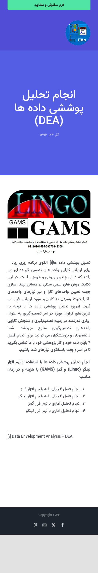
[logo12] (77, 22)
